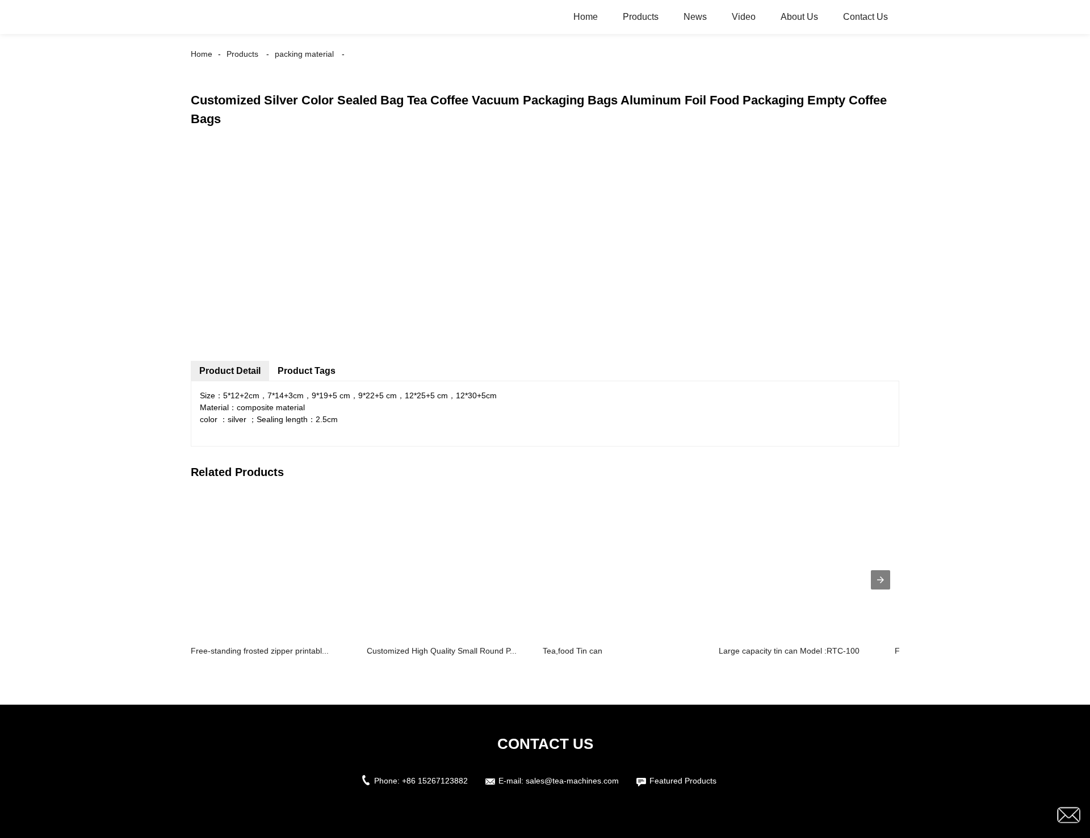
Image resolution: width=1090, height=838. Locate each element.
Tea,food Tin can (572, 650)
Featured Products (682, 780)
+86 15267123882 (435, 780)
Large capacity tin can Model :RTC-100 (789, 650)
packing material (304, 53)
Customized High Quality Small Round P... (442, 650)
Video (744, 17)
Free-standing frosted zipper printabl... (260, 650)
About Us (799, 17)
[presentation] (880, 579)
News (695, 17)
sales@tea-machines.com (572, 780)
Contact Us (865, 17)
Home (585, 17)
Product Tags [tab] (307, 371)
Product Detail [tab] (230, 371)
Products (641, 17)
